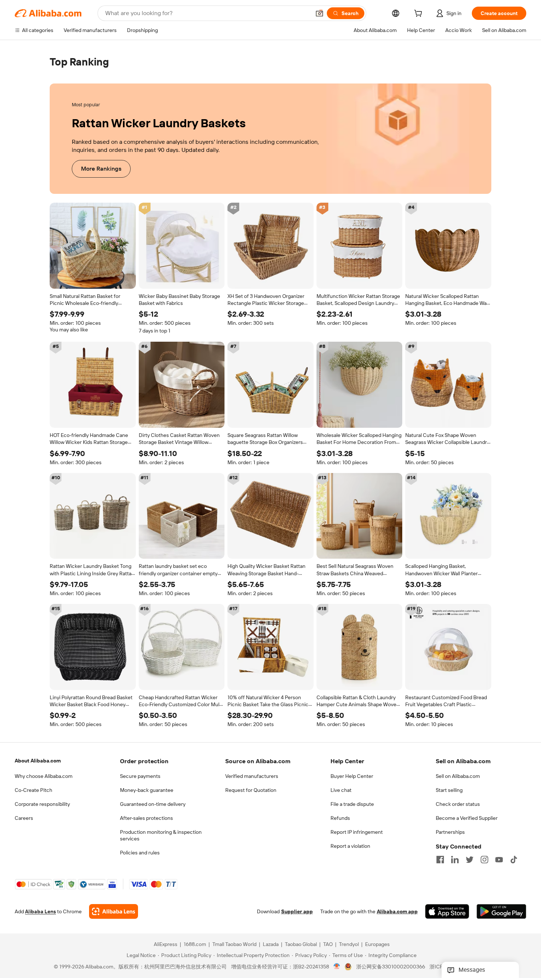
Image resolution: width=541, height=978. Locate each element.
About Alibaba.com (38, 761)
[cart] (419, 14)
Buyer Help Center (351, 776)
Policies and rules (140, 853)
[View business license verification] (336, 967)
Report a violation (350, 846)
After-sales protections (146, 818)
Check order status (458, 804)
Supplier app (297, 912)
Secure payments (140, 776)
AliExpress (165, 944)
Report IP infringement (356, 832)
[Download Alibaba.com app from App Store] (447, 911)
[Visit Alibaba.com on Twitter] (469, 859)
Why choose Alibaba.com (44, 776)
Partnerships (450, 832)
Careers (24, 818)
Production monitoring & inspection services (161, 835)
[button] (319, 13)
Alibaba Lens (40, 912)
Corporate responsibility (42, 804)
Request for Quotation (250, 790)
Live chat (340, 790)
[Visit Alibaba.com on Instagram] (484, 859)
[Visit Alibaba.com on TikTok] (513, 859)
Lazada (271, 944)
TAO (328, 944)
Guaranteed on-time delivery (152, 804)
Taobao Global (301, 944)
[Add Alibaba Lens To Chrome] (113, 911)
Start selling (449, 790)
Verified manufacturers (251, 776)
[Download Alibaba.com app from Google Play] (501, 911)
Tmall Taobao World (234, 944)
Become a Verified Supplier (467, 818)
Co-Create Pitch (33, 790)
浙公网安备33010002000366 (390, 967)
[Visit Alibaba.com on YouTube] (499, 859)
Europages (377, 944)
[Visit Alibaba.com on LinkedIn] (454, 859)
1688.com (195, 944)
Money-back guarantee (146, 790)
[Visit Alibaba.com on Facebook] (440, 859)
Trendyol (349, 944)
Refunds (340, 818)
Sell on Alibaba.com (458, 776)
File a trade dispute (352, 804)
